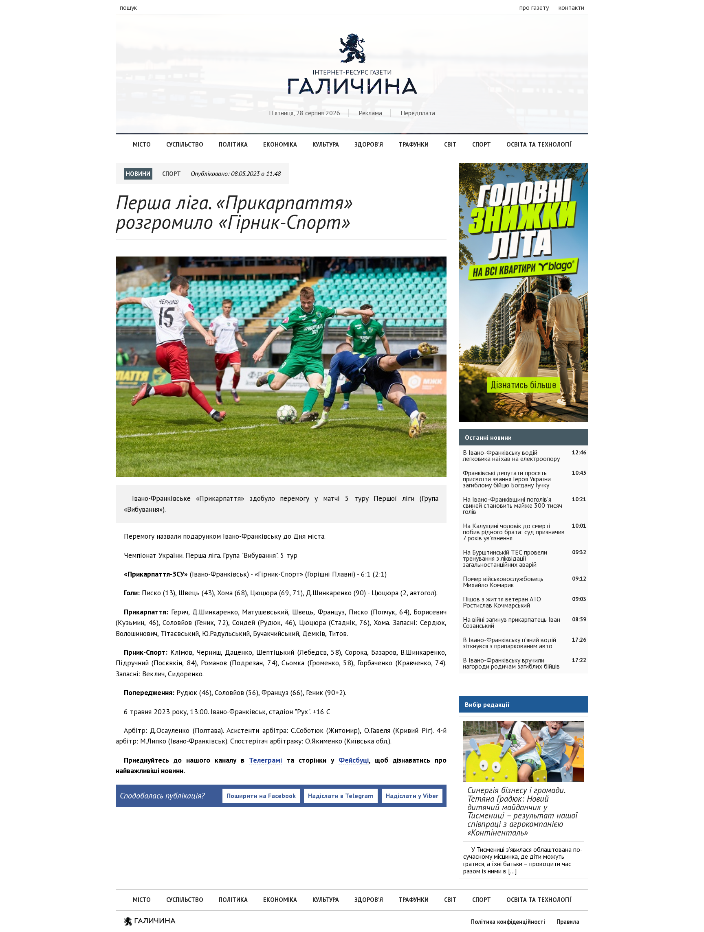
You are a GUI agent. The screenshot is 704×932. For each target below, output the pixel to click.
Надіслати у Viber (412, 796)
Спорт (481, 144)
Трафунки (413, 144)
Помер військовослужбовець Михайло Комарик (503, 582)
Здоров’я (368, 144)
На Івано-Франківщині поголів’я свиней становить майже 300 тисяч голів (512, 505)
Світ (450, 144)
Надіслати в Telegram (341, 796)
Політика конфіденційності (508, 921)
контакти (571, 7)
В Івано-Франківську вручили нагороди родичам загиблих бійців (511, 663)
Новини (138, 174)
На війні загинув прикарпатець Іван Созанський (511, 622)
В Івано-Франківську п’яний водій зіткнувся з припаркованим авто (509, 643)
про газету (534, 7)
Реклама (370, 113)
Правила (568, 921)
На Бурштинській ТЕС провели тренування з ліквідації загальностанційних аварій (505, 558)
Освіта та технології (539, 144)
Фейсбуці (354, 760)
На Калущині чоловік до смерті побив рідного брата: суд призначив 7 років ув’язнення (514, 532)
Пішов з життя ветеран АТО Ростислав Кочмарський (502, 602)
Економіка (280, 144)
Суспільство (184, 144)
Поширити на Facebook (261, 796)
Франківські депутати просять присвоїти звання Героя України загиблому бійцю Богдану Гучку (507, 479)
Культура (325, 144)
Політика (233, 144)
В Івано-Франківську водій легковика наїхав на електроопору (511, 455)
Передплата (417, 113)
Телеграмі (265, 760)
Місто (142, 144)
